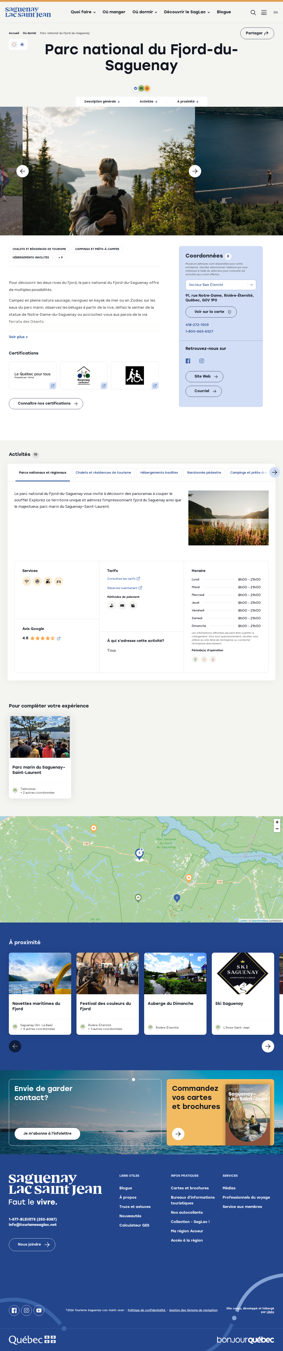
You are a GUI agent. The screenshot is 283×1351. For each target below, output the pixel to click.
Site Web (203, 376)
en (276, 12)
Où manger (114, 12)
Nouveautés (130, 1216)
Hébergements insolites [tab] (159, 473)
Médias (229, 1188)
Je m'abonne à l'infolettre (47, 1134)
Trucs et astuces (135, 1207)
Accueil (14, 33)
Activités (146, 101)
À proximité (186, 101)
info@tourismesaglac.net (33, 1225)
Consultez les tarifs (121, 579)
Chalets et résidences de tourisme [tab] (103, 473)
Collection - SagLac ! (190, 1222)
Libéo (270, 1312)
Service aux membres (242, 1207)
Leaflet (243, 920)
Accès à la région (187, 1240)
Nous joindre (29, 1244)
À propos (127, 1198)
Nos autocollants (187, 1213)
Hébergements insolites (31, 257)
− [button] (277, 829)
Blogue (224, 12)
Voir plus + (18, 337)
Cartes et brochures (190, 1188)
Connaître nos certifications (44, 403)
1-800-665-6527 (199, 331)
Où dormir (29, 33)
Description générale (100, 101)
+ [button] (277, 822)
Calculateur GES (134, 1225)
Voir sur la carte (209, 312)
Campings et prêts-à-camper (97, 249)
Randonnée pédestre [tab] (204, 473)
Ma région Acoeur (187, 1231)
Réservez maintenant (122, 588)
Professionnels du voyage (246, 1198)
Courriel (202, 391)
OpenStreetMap (259, 920)
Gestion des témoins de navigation (193, 1310)
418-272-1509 (197, 325)
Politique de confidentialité (147, 1310)
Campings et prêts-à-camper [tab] (253, 473)
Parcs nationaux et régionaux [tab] (42, 473)
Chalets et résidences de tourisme (39, 249)
